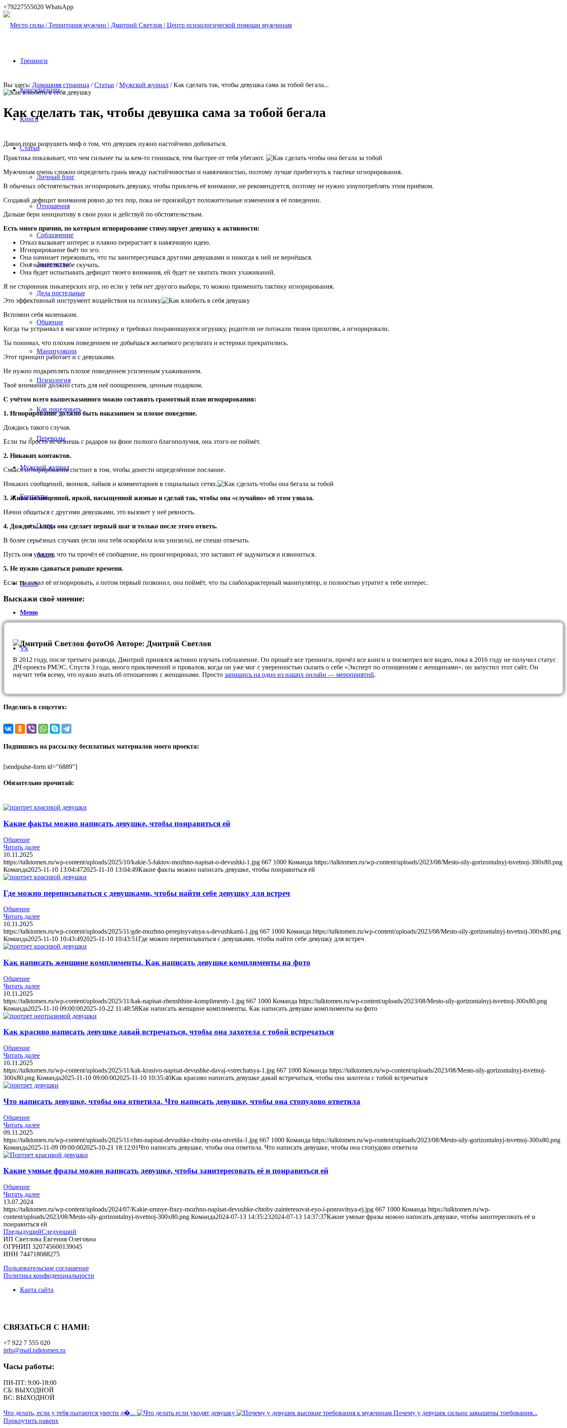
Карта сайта (37, 1289)
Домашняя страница (60, 84)
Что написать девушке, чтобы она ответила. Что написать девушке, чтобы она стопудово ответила (181, 1101)
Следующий (59, 1231)
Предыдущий (22, 1231)
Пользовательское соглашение (46, 1268)
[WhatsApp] (43, 729)
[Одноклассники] (20, 729)
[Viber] (32, 729)
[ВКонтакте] (8, 729)
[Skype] (55, 729)
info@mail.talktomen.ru (34, 1350)
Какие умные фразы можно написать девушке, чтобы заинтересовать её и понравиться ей (165, 1170)
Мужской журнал (144, 84)
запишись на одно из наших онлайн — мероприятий (299, 674)
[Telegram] (66, 729)
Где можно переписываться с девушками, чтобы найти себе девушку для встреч (146, 893)
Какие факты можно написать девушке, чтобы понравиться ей (116, 823)
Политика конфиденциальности (48, 1275)
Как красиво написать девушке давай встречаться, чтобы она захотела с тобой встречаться (168, 1031)
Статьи (104, 84)
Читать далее (21, 847)
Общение (16, 839)
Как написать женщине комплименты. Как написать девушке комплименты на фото (156, 962)
